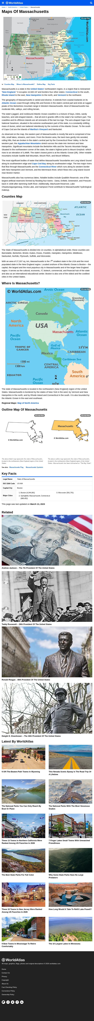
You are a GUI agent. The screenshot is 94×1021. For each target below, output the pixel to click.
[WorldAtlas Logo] (15, 3)
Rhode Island (8, 95)
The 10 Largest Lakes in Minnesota (64, 944)
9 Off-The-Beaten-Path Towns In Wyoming (21, 772)
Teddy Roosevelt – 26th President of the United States (27, 624)
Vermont (62, 95)
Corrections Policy (8, 991)
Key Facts (51, 84)
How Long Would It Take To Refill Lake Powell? (70, 909)
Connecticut (72, 92)
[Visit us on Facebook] (8, 1002)
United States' (37, 89)
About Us (5, 984)
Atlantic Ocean (9, 103)
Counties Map (9, 84)
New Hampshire (33, 95)
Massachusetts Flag (16, 467)
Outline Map (41, 84)
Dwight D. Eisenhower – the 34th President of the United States (31, 736)
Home (4, 969)
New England (8, 92)
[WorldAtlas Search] (91, 3)
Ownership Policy (8, 994)
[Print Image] (85, 18)
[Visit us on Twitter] (12, 1002)
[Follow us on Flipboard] (3, 1002)
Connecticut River (48, 167)
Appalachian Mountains (29, 143)
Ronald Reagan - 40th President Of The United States (26, 680)
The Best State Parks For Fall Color (18, 875)
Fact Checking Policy (9, 987)
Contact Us (6, 973)
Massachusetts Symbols (34, 467)
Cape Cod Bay (39, 163)
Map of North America (28, 403)
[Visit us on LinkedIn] (22, 1002)
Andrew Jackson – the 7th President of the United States (28, 568)
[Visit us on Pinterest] (17, 1002)
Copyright (5, 980)
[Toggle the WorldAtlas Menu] (3, 3)
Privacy (4, 976)
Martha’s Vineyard (39, 129)
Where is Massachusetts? (26, 84)
